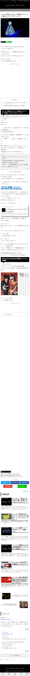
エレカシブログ (5, 474)
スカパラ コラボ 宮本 (6, 476)
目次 (13, 99)
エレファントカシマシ (6, 471)
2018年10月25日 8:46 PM (6, 619)
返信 (28, 629)
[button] (27, 314)
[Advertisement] (15, 81)
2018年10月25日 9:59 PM (7, 634)
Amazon (22, 275)
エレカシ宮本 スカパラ (14, 474)
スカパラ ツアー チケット (17, 476)
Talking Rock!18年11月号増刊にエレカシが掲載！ (14, 105)
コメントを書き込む (15, 655)
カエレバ (27, 275)
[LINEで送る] (9, 41)
